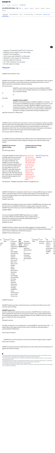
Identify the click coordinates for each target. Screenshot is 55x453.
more (23, 155)
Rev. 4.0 (43, 8)
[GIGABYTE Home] (6, 1)
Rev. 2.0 (26, 8)
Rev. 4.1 (4, 10)
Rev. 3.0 (37, 8)
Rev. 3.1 (48, 8)
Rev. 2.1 (32, 8)
